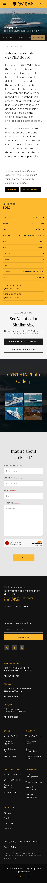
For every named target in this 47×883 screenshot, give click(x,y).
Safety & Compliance (30, 788)
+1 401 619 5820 (11, 717)
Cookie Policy (10, 847)
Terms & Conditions (28, 841)
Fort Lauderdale (11, 663)
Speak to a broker (16, 606)
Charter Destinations (31, 750)
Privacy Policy (10, 841)
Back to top (23, 877)
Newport (8, 704)
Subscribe (23, 637)
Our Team (8, 818)
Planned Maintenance (31, 796)
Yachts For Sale (11, 736)
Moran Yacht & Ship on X (7, 647)
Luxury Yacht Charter (31, 742)
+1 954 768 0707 (31, 189)
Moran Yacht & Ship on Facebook (14, 647)
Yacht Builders (10, 792)
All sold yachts (15, 46)
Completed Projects (9, 786)
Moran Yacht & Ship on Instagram (22, 647)
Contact (7, 829)
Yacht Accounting (33, 782)
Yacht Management (31, 775)
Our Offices (9, 823)
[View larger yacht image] (14, 399)
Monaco (7, 683)
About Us (8, 813)
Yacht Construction (12, 774)
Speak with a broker (23, 349)
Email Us (12, 189)
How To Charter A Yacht (33, 757)
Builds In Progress (12, 780)
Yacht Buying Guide (10, 750)
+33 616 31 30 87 (11, 696)
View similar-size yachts (23, 342)
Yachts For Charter (33, 736)
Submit (23, 557)
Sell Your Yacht (10, 756)
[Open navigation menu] (4, 4)
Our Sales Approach (8, 742)
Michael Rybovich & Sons (31, 235)
